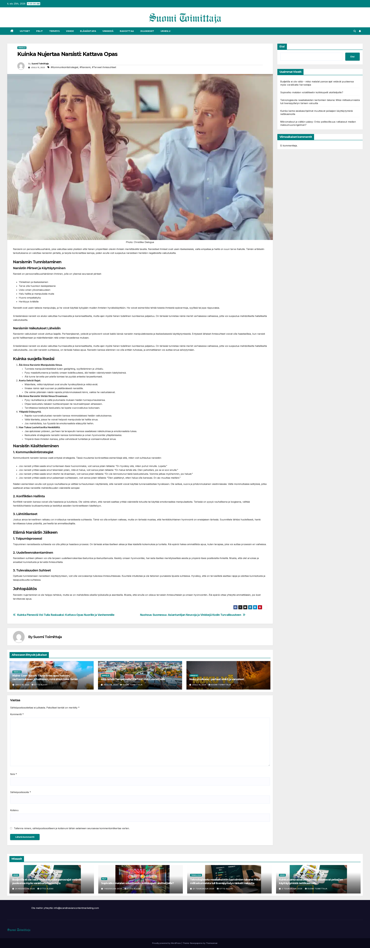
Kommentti (17, 714)
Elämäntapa (88, 31)
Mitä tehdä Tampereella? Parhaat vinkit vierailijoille (133, 679)
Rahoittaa (127, 31)
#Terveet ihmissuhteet (104, 67)
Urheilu (166, 31)
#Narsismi (85, 67)
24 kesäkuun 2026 (25, 889)
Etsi (282, 46)
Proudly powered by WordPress (166, 943)
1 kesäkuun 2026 (113, 889)
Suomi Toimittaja (40, 63)
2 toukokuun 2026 (292, 889)
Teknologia (196, 875)
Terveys (54, 31)
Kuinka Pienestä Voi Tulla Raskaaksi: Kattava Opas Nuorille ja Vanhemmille (65, 615)
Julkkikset (147, 31)
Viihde (70, 31)
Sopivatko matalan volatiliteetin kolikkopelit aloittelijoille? (311, 92)
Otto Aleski (41, 685)
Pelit (39, 31)
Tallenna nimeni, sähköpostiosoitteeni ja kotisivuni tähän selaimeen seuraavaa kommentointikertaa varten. (72, 828)
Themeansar (211, 943)
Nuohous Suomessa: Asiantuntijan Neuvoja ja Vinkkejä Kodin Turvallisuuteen (190, 615)
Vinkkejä (107, 31)
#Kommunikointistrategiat (64, 67)
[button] (355, 31)
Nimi (13, 774)
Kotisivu (14, 810)
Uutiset (25, 31)
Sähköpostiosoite (20, 792)
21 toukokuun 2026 (204, 889)
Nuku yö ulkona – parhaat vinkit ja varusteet (216, 679)
